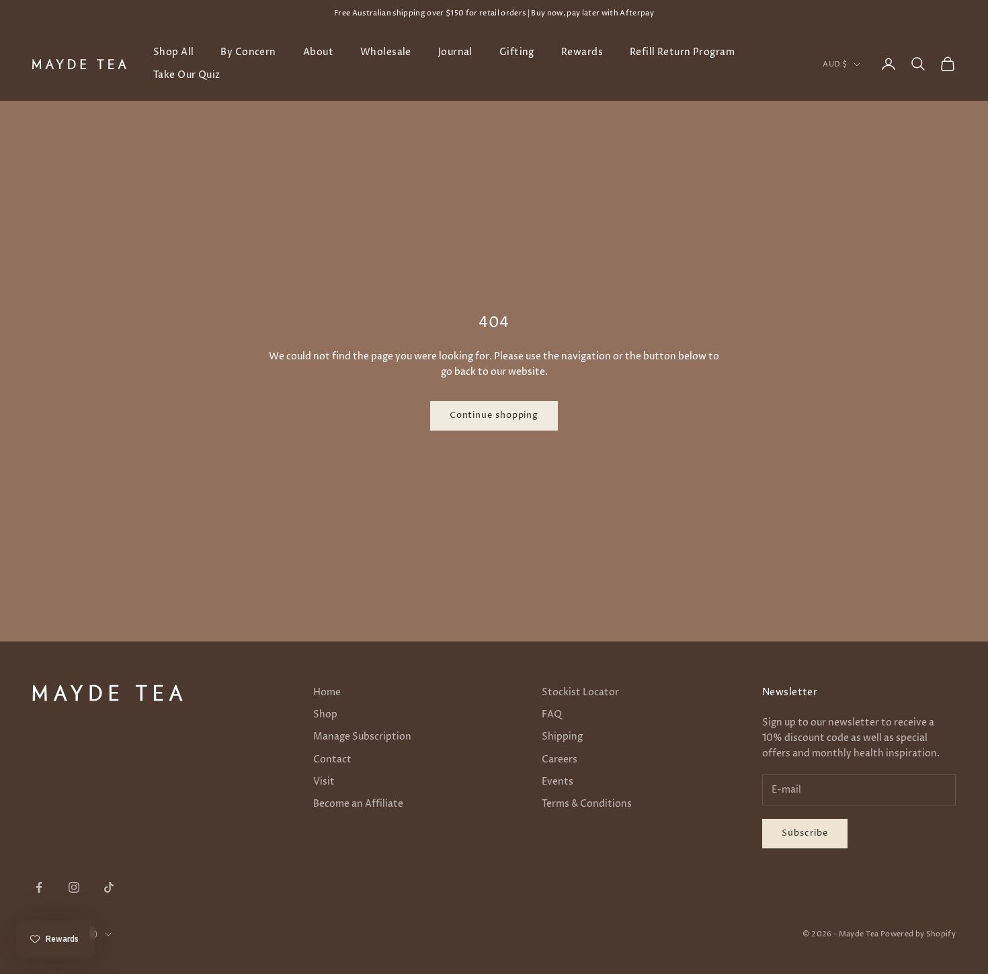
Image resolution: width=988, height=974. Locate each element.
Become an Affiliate (358, 803)
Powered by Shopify (918, 934)
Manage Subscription (362, 736)
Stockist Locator (580, 692)
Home (327, 692)
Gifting (516, 52)
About (318, 52)
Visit (324, 781)
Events (557, 781)
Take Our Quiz (186, 75)
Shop (325, 714)
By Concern (248, 52)
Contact (332, 759)
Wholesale (385, 52)
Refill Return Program (682, 52)
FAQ (552, 714)
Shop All (173, 52)
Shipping (562, 736)
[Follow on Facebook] (39, 887)
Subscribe (805, 833)
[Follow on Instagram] (74, 887)
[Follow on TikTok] (109, 887)
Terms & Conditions (587, 803)
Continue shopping (494, 415)
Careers (559, 759)
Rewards (582, 52)
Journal (455, 52)
